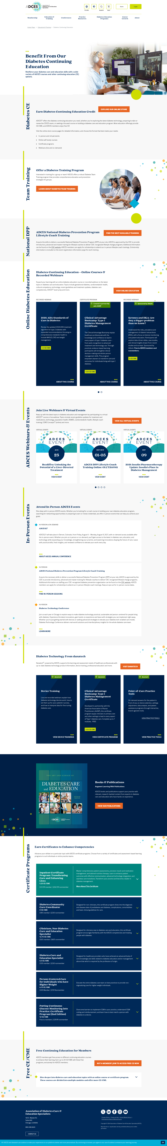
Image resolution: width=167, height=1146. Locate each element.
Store (122, 6)
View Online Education (127, 290)
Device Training (50, 691)
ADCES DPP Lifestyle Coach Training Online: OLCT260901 (100, 466)
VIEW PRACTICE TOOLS (150, 718)
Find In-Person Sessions (51, 593)
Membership (32, 18)
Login (135, 6)
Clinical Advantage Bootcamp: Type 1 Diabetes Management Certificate (98, 322)
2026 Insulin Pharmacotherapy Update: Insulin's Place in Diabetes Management (144, 467)
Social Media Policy (125, 1117)
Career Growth (125, 18)
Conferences (66, 18)
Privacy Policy (106, 1117)
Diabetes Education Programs (104, 18)
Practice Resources (82, 18)
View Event (56, 477)
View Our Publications (109, 805)
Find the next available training (122, 233)
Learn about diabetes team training (57, 188)
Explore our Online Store (114, 109)
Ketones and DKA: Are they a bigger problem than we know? (141, 320)
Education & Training (49, 18)
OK (163, 1142)
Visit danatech (130, 666)
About (137, 18)
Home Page (31, 27)
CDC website (56, 247)
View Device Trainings (63, 737)
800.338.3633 (30, 1127)
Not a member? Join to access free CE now (118, 1063)
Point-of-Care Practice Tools (141, 692)
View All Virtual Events (127, 420)
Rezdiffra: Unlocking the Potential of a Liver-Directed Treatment (56, 467)
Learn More (44, 631)
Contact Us (32, 1134)
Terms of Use (115, 1117)
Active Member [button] (137, 879)
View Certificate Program (105, 737)
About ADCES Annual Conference (55, 556)
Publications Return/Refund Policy (112, 1119)
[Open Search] (101, 6)
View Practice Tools (151, 737)
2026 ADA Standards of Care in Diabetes (55, 319)
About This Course (65, 381)
